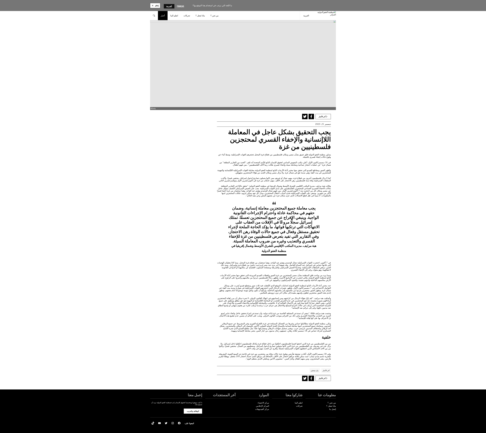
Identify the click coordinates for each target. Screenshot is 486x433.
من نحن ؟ (332, 403)
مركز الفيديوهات (262, 409)
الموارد (264, 395)
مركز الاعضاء (263, 403)
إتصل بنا (332, 409)
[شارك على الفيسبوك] (311, 116)
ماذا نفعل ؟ (331, 406)
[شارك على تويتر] (305, 116)
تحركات (299, 406)
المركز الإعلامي (262, 406)
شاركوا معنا (294, 395)
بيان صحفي (315, 370)
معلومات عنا (327, 395)
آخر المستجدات (224, 395)
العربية (169, 6)
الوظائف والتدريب (193, 411)
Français (180, 6)
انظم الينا (298, 403)
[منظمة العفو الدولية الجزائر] (324, 15)
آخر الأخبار (326, 370)
